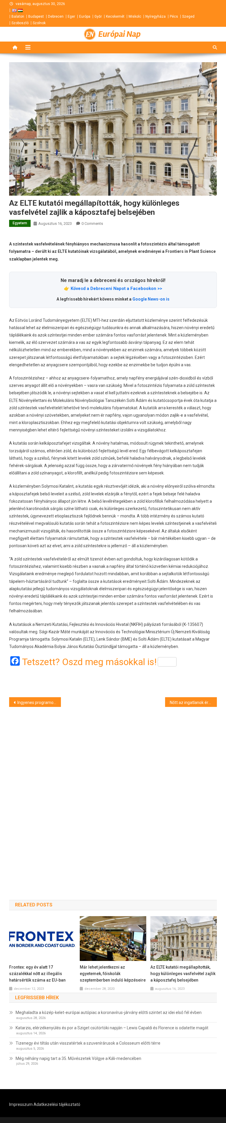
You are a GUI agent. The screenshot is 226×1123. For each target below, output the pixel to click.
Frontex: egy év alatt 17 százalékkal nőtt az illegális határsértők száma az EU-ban (37, 973)
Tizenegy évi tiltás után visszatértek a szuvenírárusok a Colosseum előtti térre (88, 1043)
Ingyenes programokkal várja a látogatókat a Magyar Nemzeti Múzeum (39, 702)
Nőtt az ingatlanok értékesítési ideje (193, 702)
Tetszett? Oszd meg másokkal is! (89, 662)
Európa (84, 16)
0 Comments (92, 223)
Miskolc (135, 16)
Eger (71, 16)
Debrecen (56, 16)
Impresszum (21, 1104)
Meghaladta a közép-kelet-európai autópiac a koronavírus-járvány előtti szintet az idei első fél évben (109, 1012)
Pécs (174, 16)
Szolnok (39, 23)
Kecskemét (115, 16)
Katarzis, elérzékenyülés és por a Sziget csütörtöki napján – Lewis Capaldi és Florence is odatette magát (112, 1027)
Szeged (188, 16)
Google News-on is (151, 299)
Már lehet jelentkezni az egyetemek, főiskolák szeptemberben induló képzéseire (113, 973)
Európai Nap (119, 34)
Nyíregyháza (155, 16)
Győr (98, 16)
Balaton (17, 16)
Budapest (36, 16)
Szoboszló (20, 23)
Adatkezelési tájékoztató (57, 1104)
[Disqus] (113, 793)
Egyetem (20, 223)
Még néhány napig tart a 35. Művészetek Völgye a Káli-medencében (78, 1058)
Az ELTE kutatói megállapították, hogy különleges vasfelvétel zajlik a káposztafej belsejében (182, 973)
